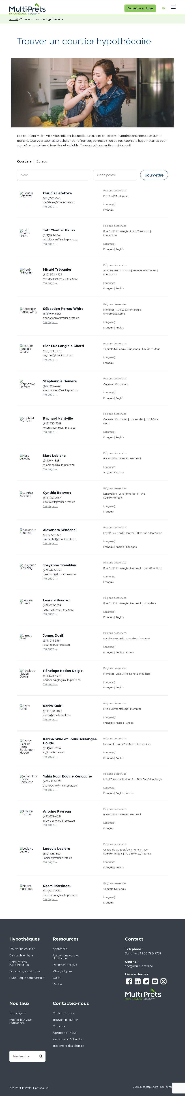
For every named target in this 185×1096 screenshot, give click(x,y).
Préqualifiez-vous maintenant (20, 1021)
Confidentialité (168, 1086)
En (163, 8)
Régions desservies (114, 190)
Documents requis (65, 964)
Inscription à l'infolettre (68, 1039)
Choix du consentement (145, 1086)
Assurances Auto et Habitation (66, 957)
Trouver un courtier (22, 948)
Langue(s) (109, 204)
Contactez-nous (63, 1013)
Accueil (13, 19)
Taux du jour (17, 1013)
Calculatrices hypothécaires (19, 963)
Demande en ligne (140, 8)
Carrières (59, 1026)
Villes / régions (62, 971)
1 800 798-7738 (150, 953)
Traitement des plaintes (68, 1045)
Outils (56, 977)
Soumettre (154, 175)
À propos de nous (64, 1032)
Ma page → (50, 206)
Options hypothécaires (24, 971)
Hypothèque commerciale (26, 977)
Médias (57, 984)
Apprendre (60, 948)
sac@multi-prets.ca (139, 966)
